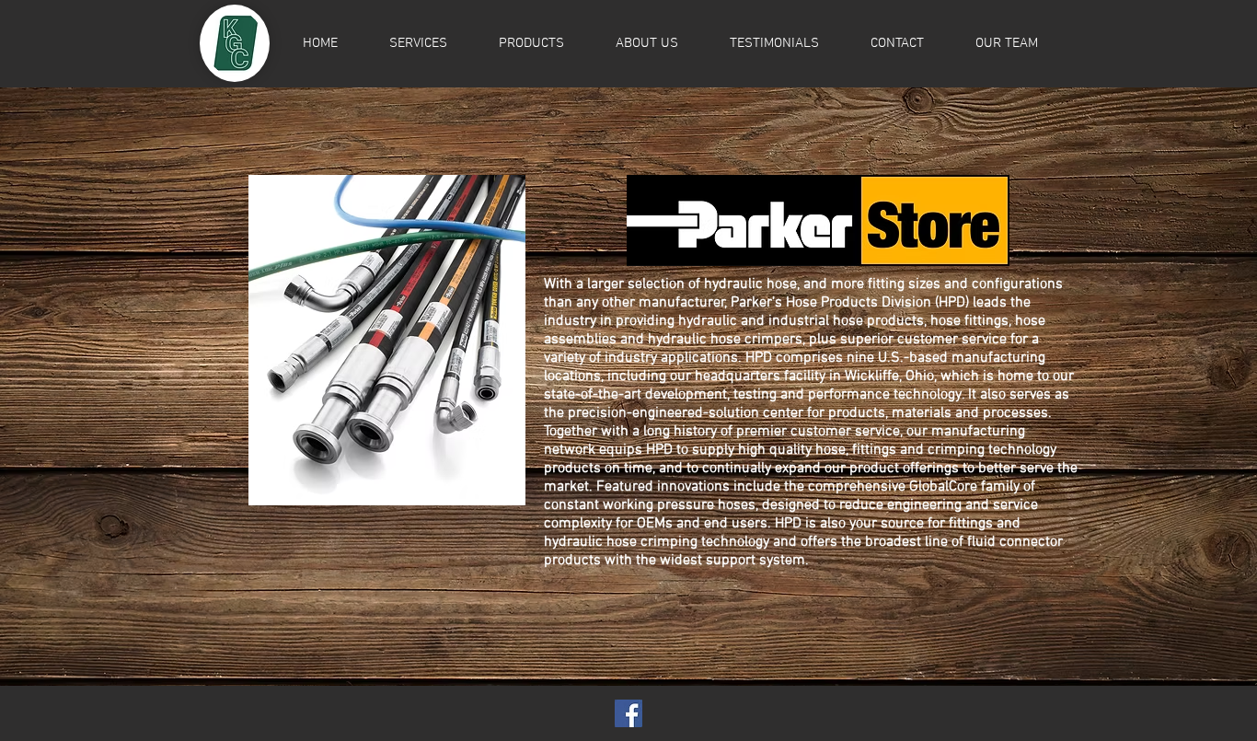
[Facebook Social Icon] (628, 713)
